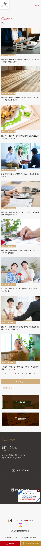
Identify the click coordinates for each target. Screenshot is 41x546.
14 (30, 373)
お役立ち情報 (7, 388)
